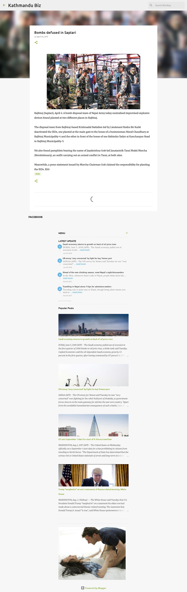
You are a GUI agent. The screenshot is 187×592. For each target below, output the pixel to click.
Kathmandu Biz (24, 5)
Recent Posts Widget (64, 301)
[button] (36, 43)
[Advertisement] (92, 545)
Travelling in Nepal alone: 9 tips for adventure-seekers (87, 287)
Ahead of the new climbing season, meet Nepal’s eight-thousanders (93, 272)
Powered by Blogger (95, 587)
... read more (84, 250)
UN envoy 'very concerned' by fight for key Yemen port (87, 258)
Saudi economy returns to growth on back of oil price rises (89, 244)
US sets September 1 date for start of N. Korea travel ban (85, 439)
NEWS (38, 174)
